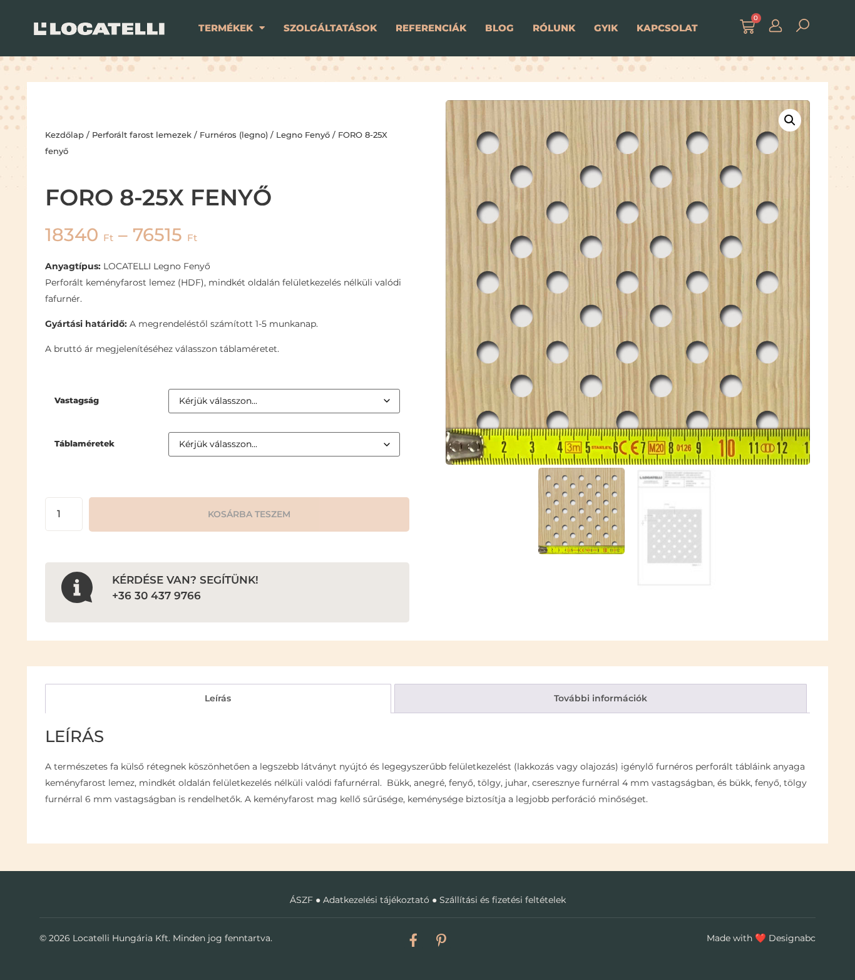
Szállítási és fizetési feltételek (502, 899)
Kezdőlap (64, 135)
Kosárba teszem (249, 514)
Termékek (225, 28)
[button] (790, 120)
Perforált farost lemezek (142, 135)
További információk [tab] (600, 698)
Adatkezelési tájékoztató (376, 899)
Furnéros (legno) (234, 135)
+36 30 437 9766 (156, 595)
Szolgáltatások (330, 28)
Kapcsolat (667, 28)
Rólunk (554, 28)
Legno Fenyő (303, 135)
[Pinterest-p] (441, 940)
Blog (499, 28)
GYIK (606, 28)
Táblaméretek (84, 444)
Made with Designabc (761, 938)
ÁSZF (301, 899)
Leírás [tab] (218, 698)
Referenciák (431, 28)
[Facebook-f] (413, 940)
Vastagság (76, 400)
